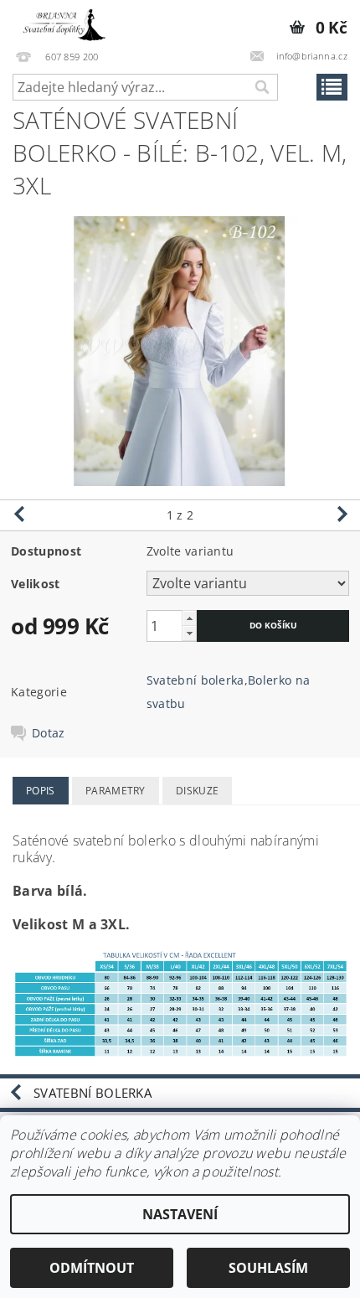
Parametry (115, 790)
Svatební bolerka (195, 680)
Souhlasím (268, 1268)
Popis (40, 790)
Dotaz (48, 733)
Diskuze (197, 790)
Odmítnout (91, 1268)
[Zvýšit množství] (189, 618)
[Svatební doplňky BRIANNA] (61, 22)
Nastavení (180, 1214)
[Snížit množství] (189, 633)
